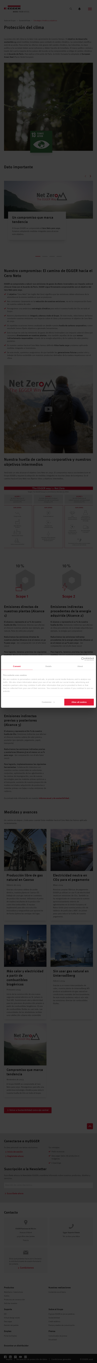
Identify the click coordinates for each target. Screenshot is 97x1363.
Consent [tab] (17, 666)
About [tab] (80, 666)
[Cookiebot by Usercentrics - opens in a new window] (83, 659)
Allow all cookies (79, 702)
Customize (46, 702)
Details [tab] (48, 666)
